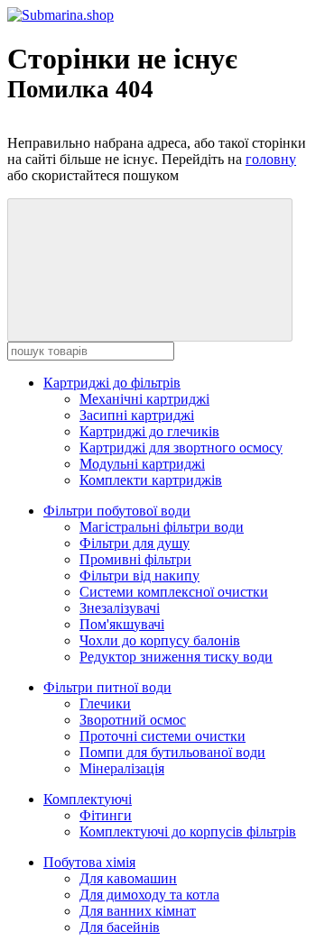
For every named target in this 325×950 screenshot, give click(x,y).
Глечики (105, 703)
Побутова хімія (89, 862)
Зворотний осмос (132, 719)
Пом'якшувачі (121, 624)
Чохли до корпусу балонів (159, 640)
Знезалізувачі (119, 608)
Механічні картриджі (144, 398)
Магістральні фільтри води (161, 526)
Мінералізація (121, 768)
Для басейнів (119, 927)
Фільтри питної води (107, 687)
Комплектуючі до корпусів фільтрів (187, 831)
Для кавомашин (128, 878)
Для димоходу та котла (149, 894)
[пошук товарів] (149, 270)
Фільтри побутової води (116, 510)
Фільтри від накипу (139, 575)
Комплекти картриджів (150, 480)
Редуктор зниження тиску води (176, 656)
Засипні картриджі (136, 415)
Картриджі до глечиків (149, 431)
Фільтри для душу (134, 543)
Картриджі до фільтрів (112, 382)
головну (271, 159)
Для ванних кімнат (137, 910)
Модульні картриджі (142, 463)
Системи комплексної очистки (173, 591)
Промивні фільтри (135, 559)
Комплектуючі (87, 799)
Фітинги (105, 815)
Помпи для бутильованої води (172, 752)
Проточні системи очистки (162, 736)
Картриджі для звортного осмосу (181, 447)
